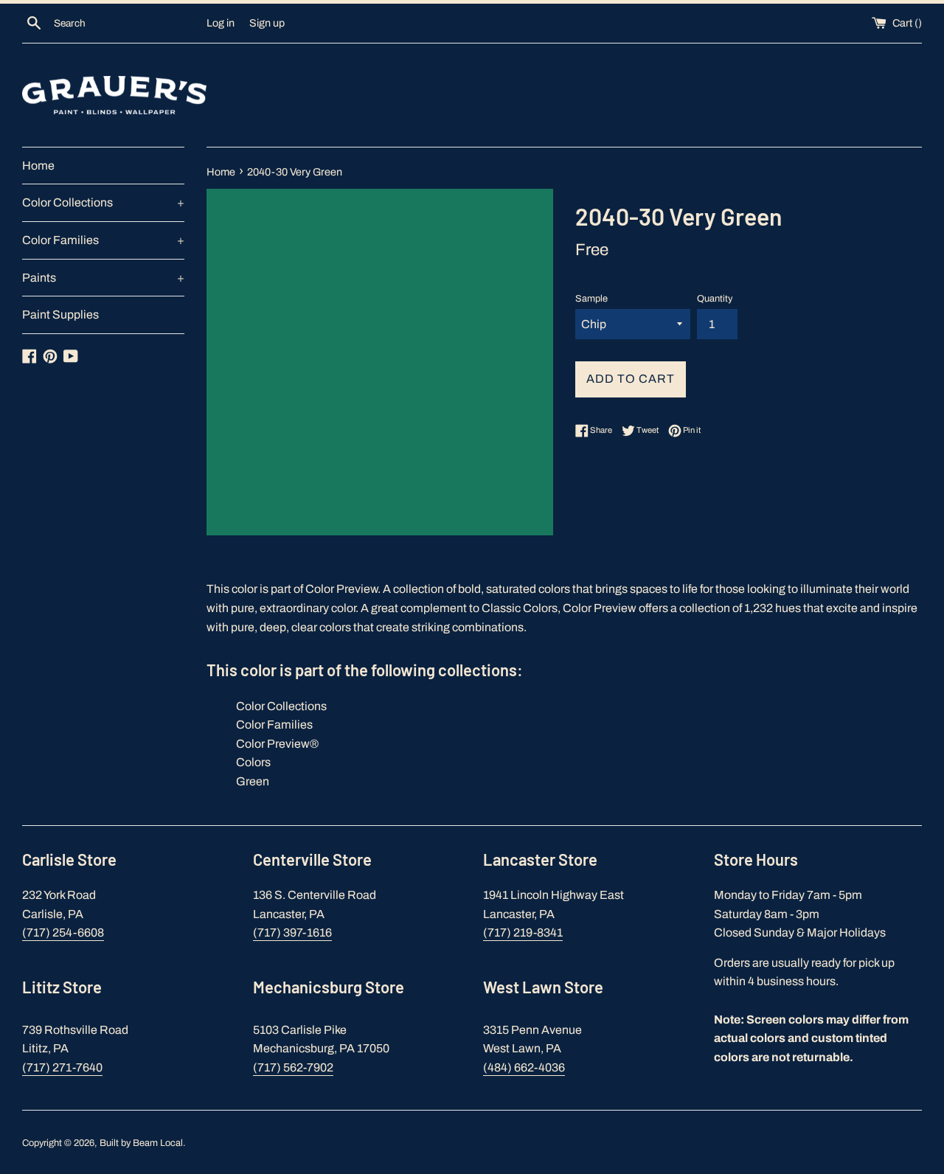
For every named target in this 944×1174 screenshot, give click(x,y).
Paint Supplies (60, 314)
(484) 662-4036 (524, 1067)
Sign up (267, 23)
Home (38, 165)
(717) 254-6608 (63, 932)
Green (252, 781)
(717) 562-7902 (293, 1067)
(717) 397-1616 (292, 932)
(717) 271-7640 (62, 1067)
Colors (253, 762)
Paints (103, 277)
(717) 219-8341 (523, 932)
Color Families (103, 240)
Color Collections (103, 202)
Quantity (714, 299)
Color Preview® (277, 743)
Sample (591, 299)
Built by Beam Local (141, 1143)
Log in (220, 23)
